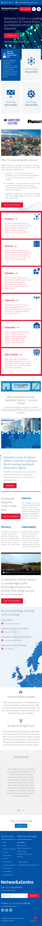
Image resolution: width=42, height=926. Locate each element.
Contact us (21, 855)
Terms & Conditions (9, 894)
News (4, 871)
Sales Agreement (8, 903)
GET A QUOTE (25, 9)
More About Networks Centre (15, 42)
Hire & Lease (6, 884)
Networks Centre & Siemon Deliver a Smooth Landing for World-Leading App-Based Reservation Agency (20, 491)
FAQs (4, 874)
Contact (5, 881)
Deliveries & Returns (9, 878)
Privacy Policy (7, 891)
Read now (10, 514)
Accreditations (7, 900)
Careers (5, 887)
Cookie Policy (6, 897)
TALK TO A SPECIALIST (12, 205)
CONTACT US (11, 36)
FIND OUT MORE (31, 72)
